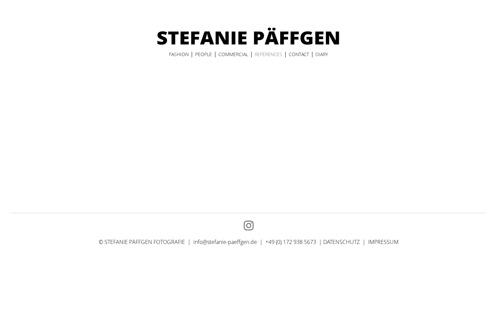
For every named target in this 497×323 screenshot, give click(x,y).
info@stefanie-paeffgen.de (225, 242)
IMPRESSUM (383, 242)
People (203, 54)
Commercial (233, 54)
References (268, 54)
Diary (321, 54)
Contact (299, 54)
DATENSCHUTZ (341, 242)
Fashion (179, 54)
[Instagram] (248, 225)
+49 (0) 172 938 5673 (291, 242)
